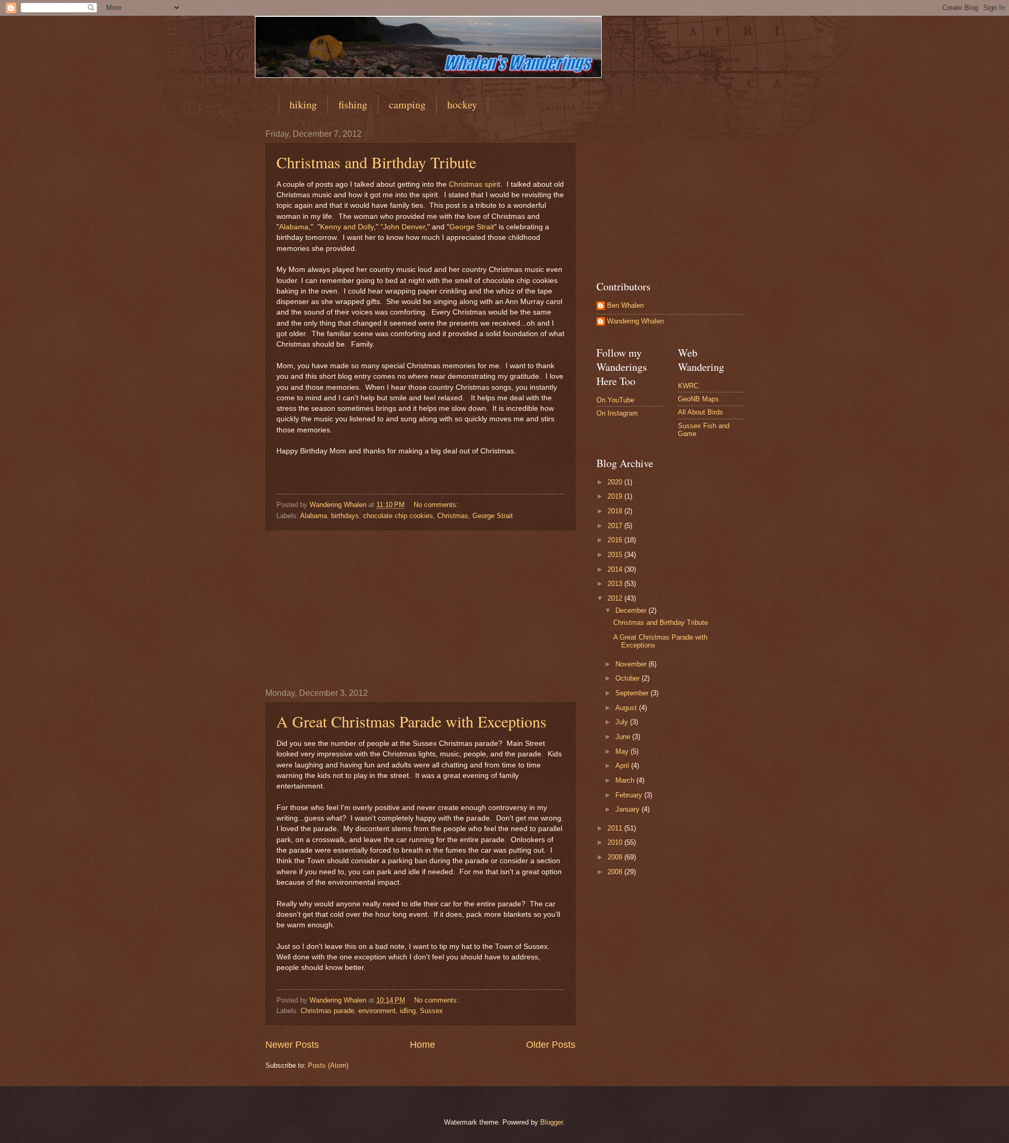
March (625, 780)
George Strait (471, 227)
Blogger (551, 1122)
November (631, 664)
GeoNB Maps (698, 399)
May (623, 751)
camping (407, 104)
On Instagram (617, 413)
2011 (616, 828)
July (622, 722)
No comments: (437, 505)
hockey (462, 104)
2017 (616, 526)
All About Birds (700, 412)
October (628, 678)
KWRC (688, 386)
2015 (616, 555)
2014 (616, 569)
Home (422, 1044)
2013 (616, 584)
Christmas (452, 516)
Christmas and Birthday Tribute (376, 162)
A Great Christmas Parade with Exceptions (411, 721)
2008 (616, 872)
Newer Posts (292, 1044)
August (627, 708)
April (623, 766)
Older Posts (550, 1044)
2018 (616, 511)
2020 (616, 482)
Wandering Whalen (635, 321)
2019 (616, 496)
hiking (303, 104)
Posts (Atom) (328, 1065)
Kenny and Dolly (347, 227)
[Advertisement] (420, 609)
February (629, 795)
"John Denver (402, 227)
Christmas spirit (474, 184)
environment (377, 1011)
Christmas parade (327, 1011)
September (633, 693)
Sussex (431, 1011)
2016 (616, 540)
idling (408, 1011)
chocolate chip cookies (398, 516)
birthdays (345, 516)
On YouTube (615, 400)
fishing (352, 104)
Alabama (293, 227)
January (628, 809)
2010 (616, 842)
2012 (616, 598)
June (623, 737)
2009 (616, 857)
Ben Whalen (625, 305)
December (631, 610)
